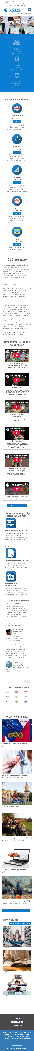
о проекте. (20, 335)
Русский (9, 2)
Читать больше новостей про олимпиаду (15, 911)
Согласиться (17, 1044)
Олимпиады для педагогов (11, 4)
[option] (17, 25)
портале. (6, 297)
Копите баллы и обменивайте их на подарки (14, 869)
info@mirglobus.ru (17, 1025)
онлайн (5, 294)
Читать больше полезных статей (20, 923)
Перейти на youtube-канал (16, 506)
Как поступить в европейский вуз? (11, 806)
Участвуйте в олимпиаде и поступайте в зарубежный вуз (17, 838)
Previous (2, 25)
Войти (10, 5)
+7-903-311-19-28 (17, 1018)
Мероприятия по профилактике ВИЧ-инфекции (14, 775)
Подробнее (17, 625)
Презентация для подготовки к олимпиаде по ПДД (16, 901)
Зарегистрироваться (19, 5)
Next (32, 25)
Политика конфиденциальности (17, 1048)
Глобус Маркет (23, 4)
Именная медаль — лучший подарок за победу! (14, 743)
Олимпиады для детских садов (21, 2)
